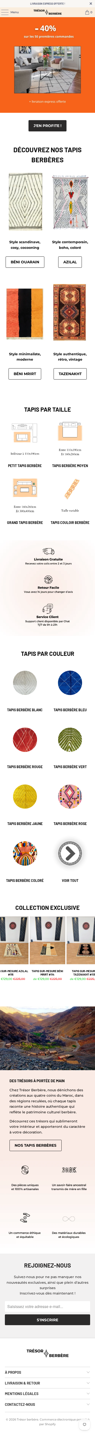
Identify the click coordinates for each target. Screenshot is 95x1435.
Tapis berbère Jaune (25, 801)
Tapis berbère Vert (70, 744)
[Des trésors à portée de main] (47, 1038)
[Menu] (2, 12)
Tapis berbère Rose (70, 801)
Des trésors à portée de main (37, 1081)
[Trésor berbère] (47, 12)
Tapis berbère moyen (70, 443)
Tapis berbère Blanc (25, 687)
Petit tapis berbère (25, 443)
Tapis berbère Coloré (25, 858)
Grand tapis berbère (25, 500)
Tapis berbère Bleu (70, 687)
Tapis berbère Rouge (25, 744)
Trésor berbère (27, 1419)
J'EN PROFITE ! (47, 125)
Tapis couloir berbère (70, 500)
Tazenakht (70, 373)
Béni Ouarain (25, 262)
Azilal (70, 262)
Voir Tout (70, 858)
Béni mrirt (25, 373)
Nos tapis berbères (36, 1145)
